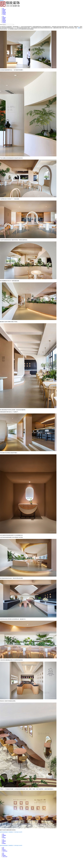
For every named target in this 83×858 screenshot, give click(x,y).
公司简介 (4, 14)
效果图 (3, 10)
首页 (3, 8)
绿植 (78, 27)
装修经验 (4, 12)
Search (1, 24)
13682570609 (4, 851)
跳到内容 (2, 0)
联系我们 (4, 13)
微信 (3, 848)
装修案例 (4, 9)
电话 (3, 836)
